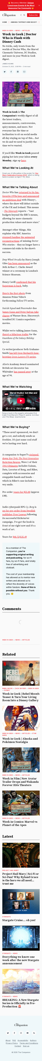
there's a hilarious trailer (15, 334)
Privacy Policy (12, 1043)
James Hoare (8, 64)
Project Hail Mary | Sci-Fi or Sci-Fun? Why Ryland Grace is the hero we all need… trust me (20, 878)
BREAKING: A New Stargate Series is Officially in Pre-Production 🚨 (20, 1003)
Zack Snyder (20, 688)
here (23, 160)
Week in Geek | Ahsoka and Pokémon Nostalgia (20, 740)
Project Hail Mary (10, 870)
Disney (7, 690)
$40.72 (16, 537)
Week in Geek (7, 30)
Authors (33, 1040)
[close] (39, 5)
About (8, 1040)
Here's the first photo (13, 293)
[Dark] (21, 15)
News (17, 30)
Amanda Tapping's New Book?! (24, 22)
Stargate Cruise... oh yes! (18, 920)
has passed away (22, 371)
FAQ (14, 1040)
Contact (18, 1046)
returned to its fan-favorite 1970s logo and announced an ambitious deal (20, 196)
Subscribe (33, 15)
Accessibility (23, 1040)
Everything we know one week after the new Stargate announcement (20, 960)
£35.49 (23, 537)
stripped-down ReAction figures (20, 458)
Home (4, 22)
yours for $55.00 (21, 492)
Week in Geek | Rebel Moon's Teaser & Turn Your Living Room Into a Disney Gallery (20, 697)
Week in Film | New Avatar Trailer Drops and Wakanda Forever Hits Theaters (20, 782)
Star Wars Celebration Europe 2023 (20, 174)
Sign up (26, 1046)
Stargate (6, 917)
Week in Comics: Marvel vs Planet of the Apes (19, 823)
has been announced (19, 263)
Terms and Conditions (29, 1043)
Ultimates (10, 466)
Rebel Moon (7, 688)
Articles (26, 30)
